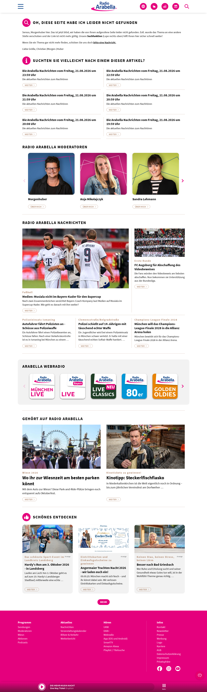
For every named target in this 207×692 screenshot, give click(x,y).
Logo (159, 642)
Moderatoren (25, 631)
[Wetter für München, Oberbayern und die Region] (154, 6)
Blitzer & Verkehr (70, 634)
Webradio (109, 634)
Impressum (163, 657)
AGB (159, 650)
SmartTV (108, 642)
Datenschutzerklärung (169, 654)
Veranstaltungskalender (73, 631)
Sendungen (24, 627)
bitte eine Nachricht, (104, 42)
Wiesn (21, 634)
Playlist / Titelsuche (114, 650)
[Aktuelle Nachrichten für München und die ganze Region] (143, 6)
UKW (106, 627)
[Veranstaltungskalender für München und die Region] (175, 6)
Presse (160, 634)
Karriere (161, 646)
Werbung (161, 638)
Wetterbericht (68, 638)
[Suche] (186, 6)
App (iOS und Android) (115, 638)
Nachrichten (67, 627)
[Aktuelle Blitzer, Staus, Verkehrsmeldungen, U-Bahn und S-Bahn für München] (164, 6)
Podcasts (23, 642)
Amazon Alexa (111, 646)
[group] (42, 386)
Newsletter (163, 631)
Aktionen (22, 638)
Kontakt (161, 627)
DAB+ (106, 631)
